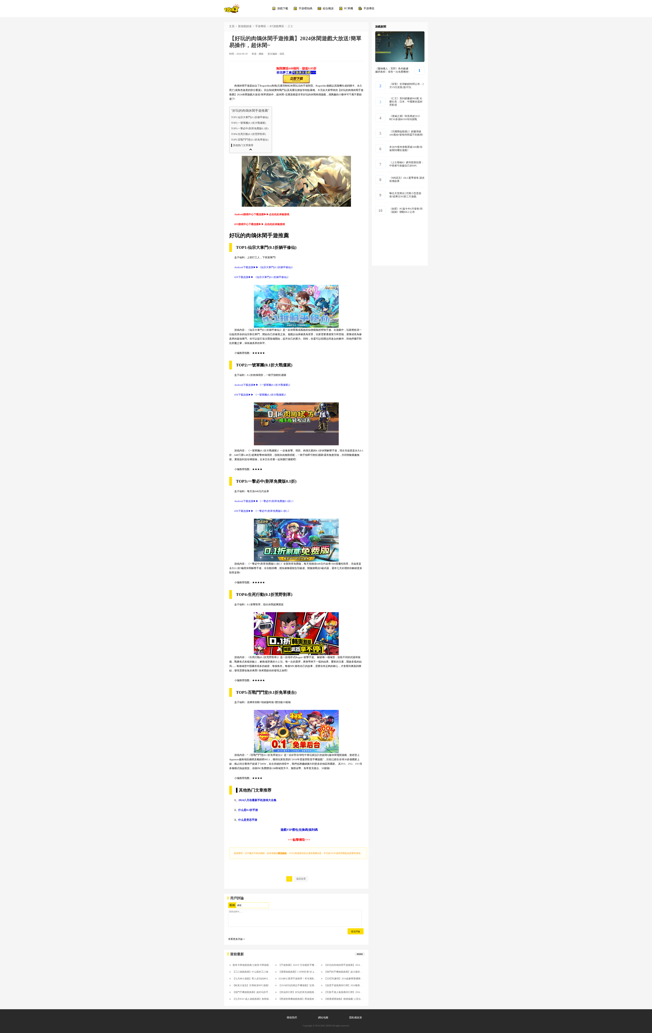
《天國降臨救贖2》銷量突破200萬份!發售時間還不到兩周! (406, 133)
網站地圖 (323, 1017)
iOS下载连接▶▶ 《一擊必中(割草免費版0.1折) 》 (262, 511)
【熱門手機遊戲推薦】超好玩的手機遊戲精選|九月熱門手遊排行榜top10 (252, 992)
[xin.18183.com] (231, 8)
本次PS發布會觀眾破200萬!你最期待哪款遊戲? (405, 149)
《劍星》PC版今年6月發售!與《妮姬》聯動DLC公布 (406, 210)
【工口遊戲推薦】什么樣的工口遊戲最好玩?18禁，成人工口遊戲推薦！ (252, 972)
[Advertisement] (400, 244)
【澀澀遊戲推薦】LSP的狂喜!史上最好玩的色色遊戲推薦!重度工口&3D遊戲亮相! (298, 972)
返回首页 (301, 879)
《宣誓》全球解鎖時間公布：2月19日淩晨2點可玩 (406, 86)
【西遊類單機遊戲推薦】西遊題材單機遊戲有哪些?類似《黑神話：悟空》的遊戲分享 (298, 999)
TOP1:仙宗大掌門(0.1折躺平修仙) (249, 117)
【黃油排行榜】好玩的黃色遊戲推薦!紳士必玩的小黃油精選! (298, 992)
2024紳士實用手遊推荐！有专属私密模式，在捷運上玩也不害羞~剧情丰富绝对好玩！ (298, 978)
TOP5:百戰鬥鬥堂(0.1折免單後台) (249, 139)
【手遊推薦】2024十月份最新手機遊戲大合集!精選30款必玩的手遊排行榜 (298, 965)
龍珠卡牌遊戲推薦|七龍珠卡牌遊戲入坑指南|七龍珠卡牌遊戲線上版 (252, 965)
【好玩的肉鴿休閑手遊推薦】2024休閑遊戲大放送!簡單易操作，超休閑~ (343, 965)
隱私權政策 (355, 1017)
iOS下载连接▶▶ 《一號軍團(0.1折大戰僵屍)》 (260, 394)
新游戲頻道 (245, 26)
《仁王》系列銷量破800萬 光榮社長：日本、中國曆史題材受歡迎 (405, 101)
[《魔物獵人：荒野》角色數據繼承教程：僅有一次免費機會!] (399, 61)
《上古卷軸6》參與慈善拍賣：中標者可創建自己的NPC (406, 164)
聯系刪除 (282, 853)
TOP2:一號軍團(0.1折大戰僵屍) (248, 122)
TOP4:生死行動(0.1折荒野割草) (248, 134)
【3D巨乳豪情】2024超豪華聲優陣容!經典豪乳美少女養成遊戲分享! (343, 978)
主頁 (231, 26)
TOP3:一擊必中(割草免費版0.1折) (249, 128)
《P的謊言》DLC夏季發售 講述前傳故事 (406, 179)
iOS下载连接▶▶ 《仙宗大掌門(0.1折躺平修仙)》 (262, 277)
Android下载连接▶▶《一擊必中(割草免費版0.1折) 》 (264, 501)
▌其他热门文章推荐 (242, 145)
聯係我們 (292, 1017)
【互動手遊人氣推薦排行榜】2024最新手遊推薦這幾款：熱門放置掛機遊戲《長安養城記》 (343, 992)
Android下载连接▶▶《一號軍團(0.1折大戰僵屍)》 (263, 385)
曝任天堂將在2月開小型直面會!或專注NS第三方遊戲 (405, 195)
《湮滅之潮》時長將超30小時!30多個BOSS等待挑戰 (404, 118)
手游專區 (260, 26)
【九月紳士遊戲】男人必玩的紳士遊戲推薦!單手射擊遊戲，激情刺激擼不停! (252, 978)
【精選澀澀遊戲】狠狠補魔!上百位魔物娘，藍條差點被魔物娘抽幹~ (343, 999)
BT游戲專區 (277, 26)
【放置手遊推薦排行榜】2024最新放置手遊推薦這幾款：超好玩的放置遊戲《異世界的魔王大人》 (343, 985)
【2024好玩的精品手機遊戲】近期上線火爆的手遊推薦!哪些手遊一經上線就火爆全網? (298, 985)
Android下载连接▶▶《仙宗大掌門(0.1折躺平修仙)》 (264, 267)
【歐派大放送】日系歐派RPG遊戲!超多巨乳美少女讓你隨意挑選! (252, 985)
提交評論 (355, 931)
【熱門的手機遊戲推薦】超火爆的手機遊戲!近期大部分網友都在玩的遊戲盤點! (343, 972)
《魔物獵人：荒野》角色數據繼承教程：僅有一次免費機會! (392, 70)
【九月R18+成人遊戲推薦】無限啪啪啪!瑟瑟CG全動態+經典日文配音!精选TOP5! (252, 999)
